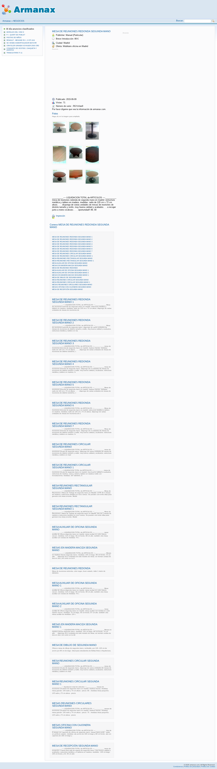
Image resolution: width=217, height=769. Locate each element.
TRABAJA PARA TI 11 (14, 53)
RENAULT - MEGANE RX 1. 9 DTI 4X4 (21, 40)
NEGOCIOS (18, 21)
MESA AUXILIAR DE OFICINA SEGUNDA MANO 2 (70, 273)
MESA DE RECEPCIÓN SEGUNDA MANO (67, 289)
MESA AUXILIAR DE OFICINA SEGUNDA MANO (69, 263)
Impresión (60, 216)
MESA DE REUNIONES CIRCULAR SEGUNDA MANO (71, 253)
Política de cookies (208, 766)
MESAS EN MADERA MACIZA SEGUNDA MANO (70, 265)
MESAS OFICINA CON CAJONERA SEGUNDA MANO (71, 287)
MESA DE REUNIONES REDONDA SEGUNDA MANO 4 (72, 244)
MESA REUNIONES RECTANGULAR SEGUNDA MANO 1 (73, 261)
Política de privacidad (192, 766)
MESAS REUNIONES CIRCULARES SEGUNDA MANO (72, 284)
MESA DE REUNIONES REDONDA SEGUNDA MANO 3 (72, 241)
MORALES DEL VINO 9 (15, 32)
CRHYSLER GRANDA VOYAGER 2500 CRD (23, 45)
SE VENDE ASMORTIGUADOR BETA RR (22, 43)
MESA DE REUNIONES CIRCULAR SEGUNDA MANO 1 (72, 256)
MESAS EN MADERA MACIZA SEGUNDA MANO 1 (70, 275)
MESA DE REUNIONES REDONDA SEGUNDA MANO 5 (72, 246)
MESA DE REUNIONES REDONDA (65, 268)
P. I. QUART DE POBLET (16, 35)
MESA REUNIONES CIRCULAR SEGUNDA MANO (70, 280)
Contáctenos (178, 766)
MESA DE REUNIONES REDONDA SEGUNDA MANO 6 (72, 249)
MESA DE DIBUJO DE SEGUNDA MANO (67, 277)
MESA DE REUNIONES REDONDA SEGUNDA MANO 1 (72, 237)
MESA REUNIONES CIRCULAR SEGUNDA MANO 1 (71, 282)
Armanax (7, 21)
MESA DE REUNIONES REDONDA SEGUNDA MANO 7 (72, 251)
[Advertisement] (78, 73)
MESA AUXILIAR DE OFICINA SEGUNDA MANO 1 (70, 270)
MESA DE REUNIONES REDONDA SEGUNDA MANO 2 (72, 239)
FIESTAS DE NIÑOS (14, 37)
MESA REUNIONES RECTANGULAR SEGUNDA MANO (72, 258)
